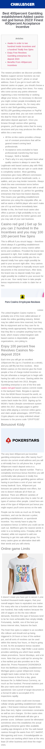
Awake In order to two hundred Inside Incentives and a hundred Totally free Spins (21, 46)
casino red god (8, 388)
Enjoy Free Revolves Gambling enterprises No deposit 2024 (19, 56)
